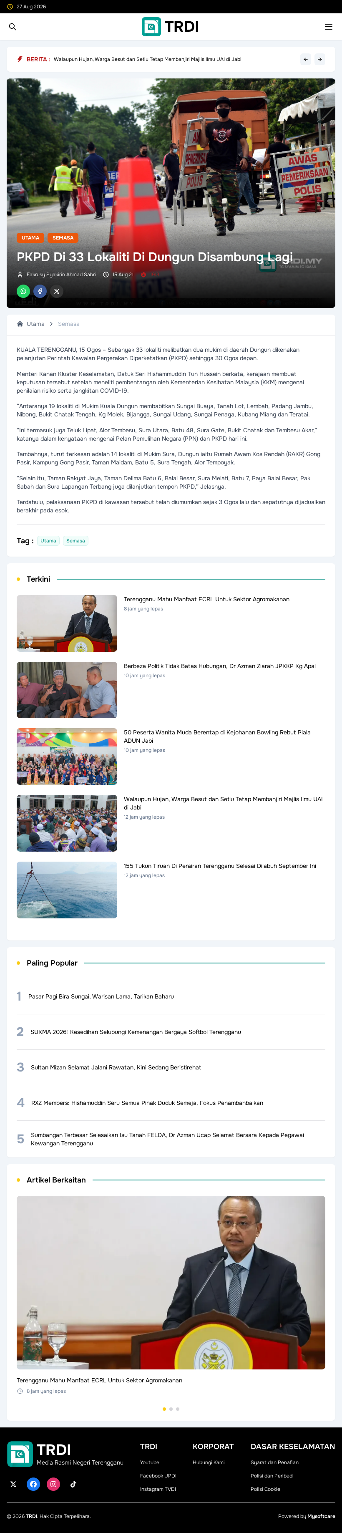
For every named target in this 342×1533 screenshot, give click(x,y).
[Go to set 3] (177, 1409)
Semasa (63, 237)
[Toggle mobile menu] (328, 26)
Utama (30, 237)
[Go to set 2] (171, 1409)
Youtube (149, 1462)
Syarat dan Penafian (275, 1462)
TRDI (31, 1516)
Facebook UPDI (158, 1475)
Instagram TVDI (158, 1489)
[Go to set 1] (164, 1409)
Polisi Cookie (265, 1489)
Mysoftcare (321, 1516)
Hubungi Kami (209, 1462)
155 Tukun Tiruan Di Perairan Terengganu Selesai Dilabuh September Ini (137, 58)
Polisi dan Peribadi (272, 1475)
